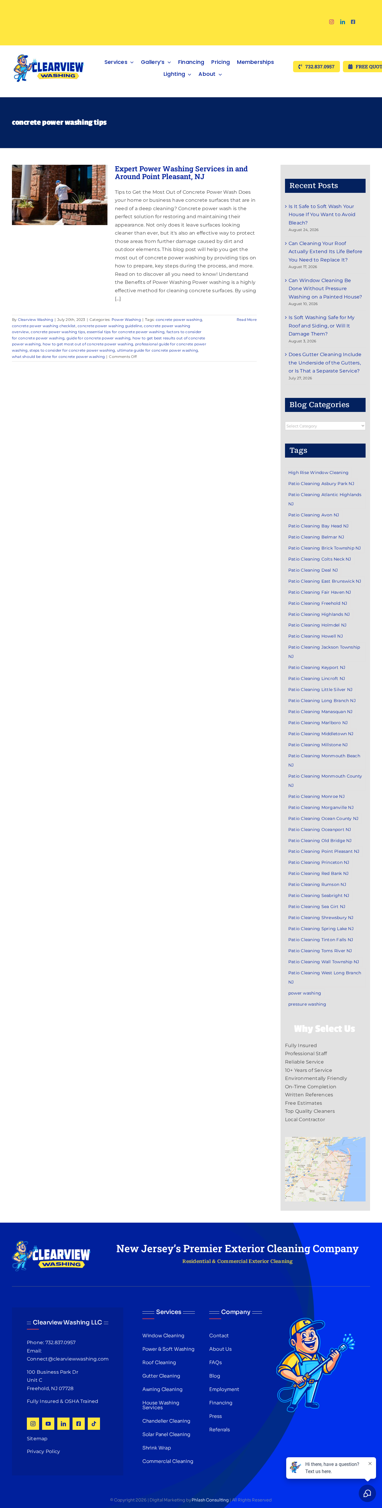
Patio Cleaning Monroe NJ (316, 796)
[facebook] (353, 21)
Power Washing (126, 319)
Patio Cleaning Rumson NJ (317, 884)
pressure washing (307, 1004)
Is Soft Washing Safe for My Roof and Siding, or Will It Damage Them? (322, 326)
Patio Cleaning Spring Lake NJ (321, 928)
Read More (247, 319)
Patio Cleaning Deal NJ (313, 570)
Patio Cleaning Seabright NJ (318, 895)
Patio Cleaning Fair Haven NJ (319, 592)
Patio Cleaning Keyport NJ (316, 667)
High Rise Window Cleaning (318, 472)
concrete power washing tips (58, 332)
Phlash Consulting (210, 1500)
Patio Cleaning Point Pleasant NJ (324, 851)
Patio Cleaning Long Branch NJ (322, 700)
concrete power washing (179, 319)
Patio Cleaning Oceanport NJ (319, 829)
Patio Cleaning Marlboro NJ (318, 722)
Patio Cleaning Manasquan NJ (320, 711)
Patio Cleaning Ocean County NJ (323, 818)
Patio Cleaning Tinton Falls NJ (320, 939)
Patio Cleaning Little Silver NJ (320, 689)
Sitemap (37, 1438)
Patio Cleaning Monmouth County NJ (325, 780)
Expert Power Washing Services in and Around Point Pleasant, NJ (181, 172)
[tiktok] (94, 1424)
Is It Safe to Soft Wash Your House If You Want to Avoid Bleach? (322, 215)
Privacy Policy (43, 1451)
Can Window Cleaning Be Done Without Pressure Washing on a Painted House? (325, 289)
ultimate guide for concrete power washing (157, 350)
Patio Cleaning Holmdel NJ (317, 625)
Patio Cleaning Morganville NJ (321, 807)
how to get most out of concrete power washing (88, 344)
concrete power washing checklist (44, 326)
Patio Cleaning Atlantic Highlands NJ (324, 499)
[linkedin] (342, 21)
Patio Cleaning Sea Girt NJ (316, 906)
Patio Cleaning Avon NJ (313, 515)
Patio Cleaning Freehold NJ (317, 603)
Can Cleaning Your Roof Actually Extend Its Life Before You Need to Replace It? (325, 252)
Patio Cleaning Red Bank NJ (318, 873)
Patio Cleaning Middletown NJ (321, 733)
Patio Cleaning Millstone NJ (318, 744)
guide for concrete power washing (99, 338)
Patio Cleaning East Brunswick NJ (324, 581)
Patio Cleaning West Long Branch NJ (324, 977)
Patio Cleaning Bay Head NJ (318, 526)
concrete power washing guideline (110, 326)
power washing (304, 993)
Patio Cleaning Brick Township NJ (324, 548)
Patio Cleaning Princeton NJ (318, 862)
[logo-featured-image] (49, 47)
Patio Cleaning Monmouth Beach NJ (324, 760)
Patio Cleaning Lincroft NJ (316, 678)
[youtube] (48, 1424)
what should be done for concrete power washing (58, 356)
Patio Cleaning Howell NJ (315, 636)
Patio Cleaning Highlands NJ (319, 614)
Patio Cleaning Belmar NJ (316, 537)
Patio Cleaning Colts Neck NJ (319, 559)
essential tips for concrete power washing (125, 332)
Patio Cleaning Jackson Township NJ (324, 651)
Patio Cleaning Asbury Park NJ (321, 483)
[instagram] (331, 21)
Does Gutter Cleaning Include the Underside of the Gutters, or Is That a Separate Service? (325, 363)
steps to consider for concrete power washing (72, 350)
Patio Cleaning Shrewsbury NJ (321, 917)
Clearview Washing (35, 319)
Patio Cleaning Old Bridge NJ (320, 840)
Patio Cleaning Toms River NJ (320, 950)
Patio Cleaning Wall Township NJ (323, 961)
